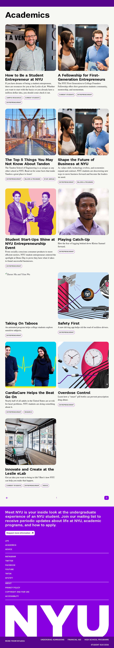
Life (7, 541)
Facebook (10, 565)
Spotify (9, 578)
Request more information (18, 533)
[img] (30, 47)
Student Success (100, 645)
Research (28, 412)
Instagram (10, 556)
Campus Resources (13, 98)
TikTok (8, 573)
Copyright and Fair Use (17, 592)
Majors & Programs (32, 179)
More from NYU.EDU (15, 641)
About (8, 583)
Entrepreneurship (13, 102)
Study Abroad (49, 179)
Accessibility (12, 596)
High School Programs (96, 640)
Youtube (9, 569)
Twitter (9, 561)
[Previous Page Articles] (7, 498)
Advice (8, 549)
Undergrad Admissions (52, 640)
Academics (10, 545)
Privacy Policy (12, 588)
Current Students (32, 98)
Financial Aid (74, 640)
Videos (45, 486)
